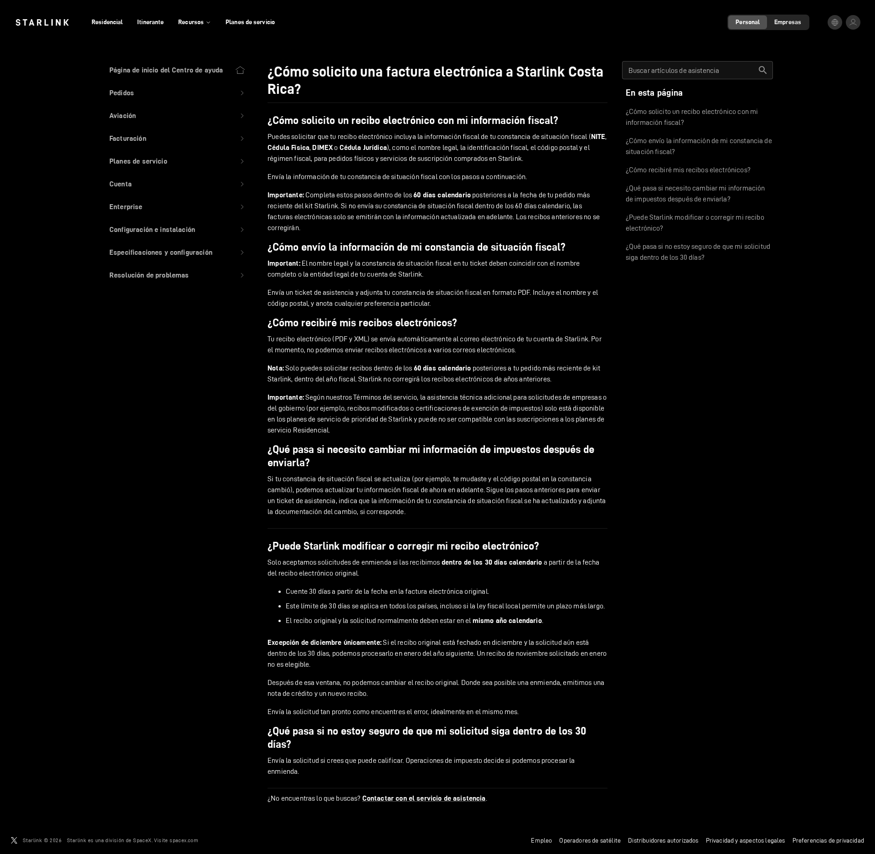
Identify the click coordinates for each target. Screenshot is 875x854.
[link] (42, 22)
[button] (177, 93)
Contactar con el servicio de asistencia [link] (424, 798)
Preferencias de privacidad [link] (828, 840)
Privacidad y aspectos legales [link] (745, 840)
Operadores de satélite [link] (590, 840)
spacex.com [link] (184, 840)
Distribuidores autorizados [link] (663, 840)
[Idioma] (835, 22)
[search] (763, 70)
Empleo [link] (541, 840)
